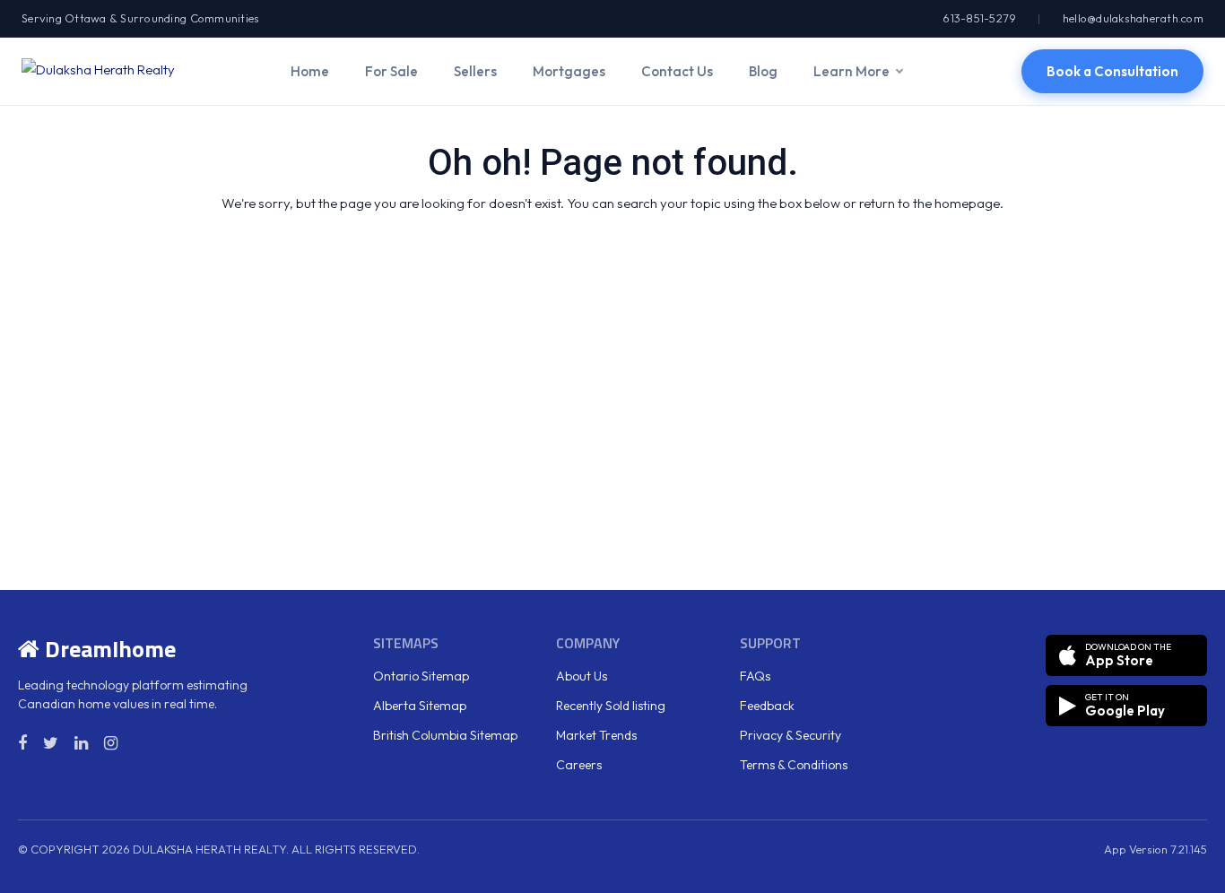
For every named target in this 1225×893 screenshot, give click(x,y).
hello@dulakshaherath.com (1133, 18)
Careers (579, 765)
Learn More (851, 71)
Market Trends (596, 735)
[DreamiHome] (98, 70)
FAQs (755, 676)
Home (310, 71)
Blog (763, 71)
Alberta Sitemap (419, 706)
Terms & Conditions (793, 765)
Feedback (767, 706)
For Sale (391, 71)
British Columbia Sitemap (445, 735)
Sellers (475, 71)
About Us (581, 676)
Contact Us (677, 71)
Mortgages (569, 71)
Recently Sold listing (610, 706)
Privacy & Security (790, 735)
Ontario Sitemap (421, 676)
